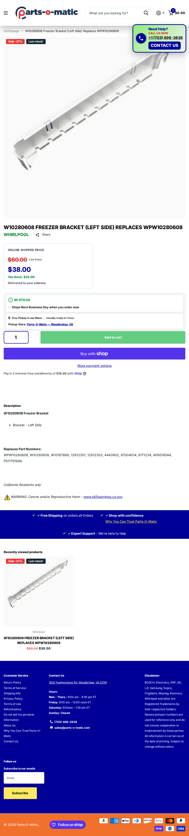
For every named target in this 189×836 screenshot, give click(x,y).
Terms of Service (15, 688)
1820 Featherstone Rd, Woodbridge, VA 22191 (78, 682)
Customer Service (16, 675)
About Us (9, 725)
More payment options (94, 366)
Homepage (11, 31)
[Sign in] (160, 13)
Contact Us (11, 741)
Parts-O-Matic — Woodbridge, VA (50, 324)
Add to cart (113, 337)
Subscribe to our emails (19, 768)
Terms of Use (12, 704)
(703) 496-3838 (65, 722)
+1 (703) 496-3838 (165, 38)
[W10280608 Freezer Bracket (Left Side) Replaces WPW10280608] (39, 591)
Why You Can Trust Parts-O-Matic (131, 521)
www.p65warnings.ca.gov (103, 497)
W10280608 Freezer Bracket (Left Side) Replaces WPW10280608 (39, 640)
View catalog (6, 13)
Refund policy (12, 709)
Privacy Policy (13, 698)
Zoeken (146, 13)
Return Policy (12, 682)
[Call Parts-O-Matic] (141, 38)
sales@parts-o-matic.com (72, 727)
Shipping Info (12, 693)
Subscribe (20, 793)
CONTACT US (164, 45)
